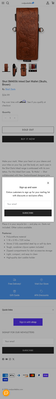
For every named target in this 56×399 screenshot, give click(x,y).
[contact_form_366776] (6, 392)
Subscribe (28, 213)
